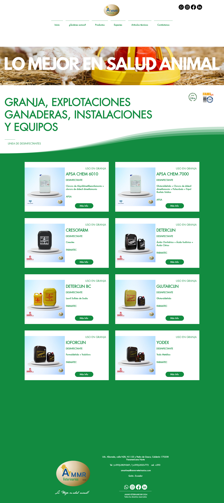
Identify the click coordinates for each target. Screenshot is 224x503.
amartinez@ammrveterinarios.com (136, 470)
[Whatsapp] (181, 7)
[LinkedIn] (199, 7)
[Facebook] (193, 7)
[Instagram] (187, 7)
